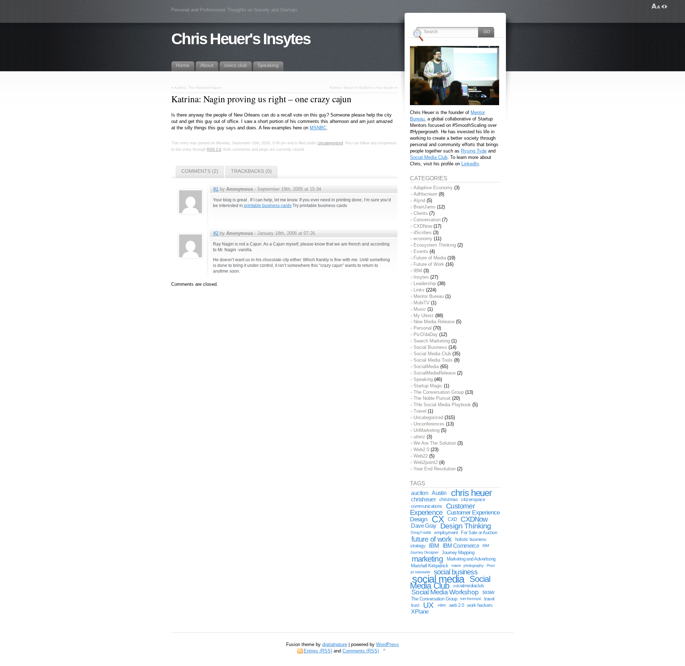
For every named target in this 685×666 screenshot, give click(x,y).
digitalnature (334, 644)
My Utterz (423, 315)
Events (420, 251)
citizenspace (473, 499)
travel (489, 599)
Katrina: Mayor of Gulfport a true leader (362, 87)
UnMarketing (426, 430)
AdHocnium (425, 194)
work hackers (479, 605)
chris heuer (471, 492)
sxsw (488, 592)
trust (415, 605)
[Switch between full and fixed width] (664, 6)
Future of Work (428, 264)
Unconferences (429, 424)
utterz (419, 436)
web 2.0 (456, 605)
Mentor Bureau (428, 296)
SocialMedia (426, 366)
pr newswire (420, 572)
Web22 (420, 456)
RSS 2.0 (214, 149)
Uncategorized (330, 143)
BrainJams (424, 207)
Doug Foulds (421, 532)
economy (422, 238)
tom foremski (470, 599)
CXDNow (422, 226)
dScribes (422, 232)
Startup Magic (427, 385)
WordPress (387, 644)
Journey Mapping (458, 552)
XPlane (419, 612)
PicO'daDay (425, 334)
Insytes (421, 277)
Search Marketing (431, 341)
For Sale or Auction (479, 532)
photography (473, 565)
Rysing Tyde (474, 151)
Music (419, 309)
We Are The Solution (434, 443)
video (441, 605)
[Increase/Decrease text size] (655, 6)
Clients (420, 213)
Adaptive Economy (433, 187)
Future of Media (429, 257)
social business (455, 572)
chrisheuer (423, 499)
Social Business (430, 347)
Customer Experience (442, 509)
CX (438, 519)
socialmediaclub (468, 585)
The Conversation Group (438, 392)
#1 (215, 189)
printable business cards (267, 205)
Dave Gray (423, 526)
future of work (431, 539)
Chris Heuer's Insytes (240, 38)
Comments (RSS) (360, 651)
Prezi (491, 565)
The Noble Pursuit (432, 398)
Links (419, 290)
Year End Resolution (434, 468)
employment (446, 532)
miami (456, 565)
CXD (452, 519)
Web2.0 (421, 449)
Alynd (419, 200)
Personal (422, 328)
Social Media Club (428, 157)
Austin (439, 493)
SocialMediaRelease (434, 373)
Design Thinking (465, 526)
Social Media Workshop (444, 592)
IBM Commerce (461, 546)
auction (419, 493)
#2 (215, 233)
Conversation (427, 219)
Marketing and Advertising (471, 559)
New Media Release (434, 321)
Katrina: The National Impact (198, 87)
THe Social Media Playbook (442, 404)
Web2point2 (425, 462)
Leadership (424, 283)
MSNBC (318, 127)
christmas (448, 499)
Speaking (423, 379)
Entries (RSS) (318, 651)
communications (426, 506)
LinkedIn (470, 163)
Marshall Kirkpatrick (429, 565)
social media (438, 579)
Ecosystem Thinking (434, 245)
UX (428, 605)
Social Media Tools (433, 360)
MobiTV (421, 302)
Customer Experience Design (454, 516)
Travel (419, 411)
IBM (417, 270)
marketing (427, 558)
